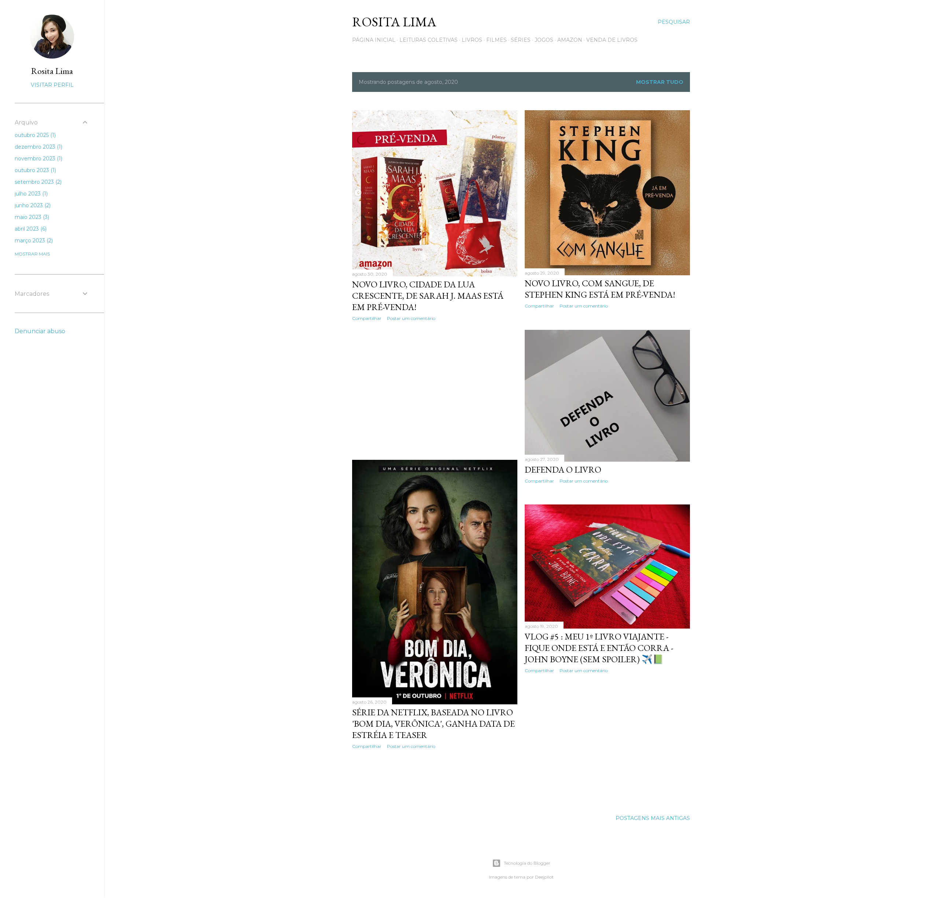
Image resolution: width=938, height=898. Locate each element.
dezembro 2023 (38, 147)
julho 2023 (30, 193)
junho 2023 (32, 205)
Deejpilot (544, 877)
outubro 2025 (34, 135)
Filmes (496, 40)
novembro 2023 (38, 158)
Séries (521, 40)
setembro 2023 (37, 182)
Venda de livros (612, 40)
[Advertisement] (434, 390)
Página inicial (373, 40)
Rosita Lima (394, 21)
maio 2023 (31, 217)
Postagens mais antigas (653, 818)
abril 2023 (30, 229)
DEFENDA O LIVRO (563, 469)
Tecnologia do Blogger (527, 863)
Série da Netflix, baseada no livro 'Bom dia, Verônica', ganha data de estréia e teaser (433, 724)
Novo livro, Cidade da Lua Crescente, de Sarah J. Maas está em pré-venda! (427, 296)
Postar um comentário (411, 318)
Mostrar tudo (659, 82)
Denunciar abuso (40, 331)
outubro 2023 (35, 170)
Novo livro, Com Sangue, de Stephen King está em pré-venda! (600, 288)
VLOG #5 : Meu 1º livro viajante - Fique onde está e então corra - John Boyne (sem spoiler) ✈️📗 (599, 648)
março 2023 (33, 240)
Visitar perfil (52, 85)
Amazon (569, 40)
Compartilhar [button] (366, 318)
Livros (472, 40)
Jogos (544, 40)
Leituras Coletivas (428, 40)
